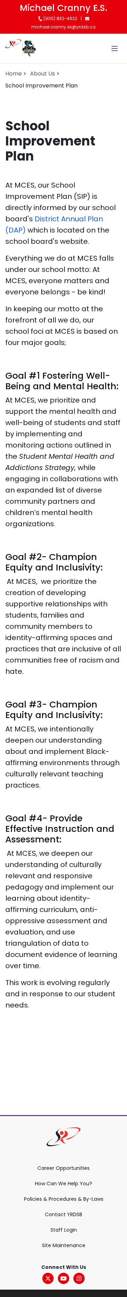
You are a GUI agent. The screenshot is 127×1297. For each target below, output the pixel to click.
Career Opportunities (63, 1168)
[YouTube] (63, 1278)
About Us (42, 74)
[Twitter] (48, 1278)
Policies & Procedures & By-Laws (63, 1199)
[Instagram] (79, 1278)
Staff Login (63, 1229)
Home (13, 74)
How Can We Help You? (63, 1183)
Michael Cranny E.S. (63, 8)
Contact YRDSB (63, 1214)
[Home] (13, 48)
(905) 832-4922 (59, 18)
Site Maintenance (63, 1245)
